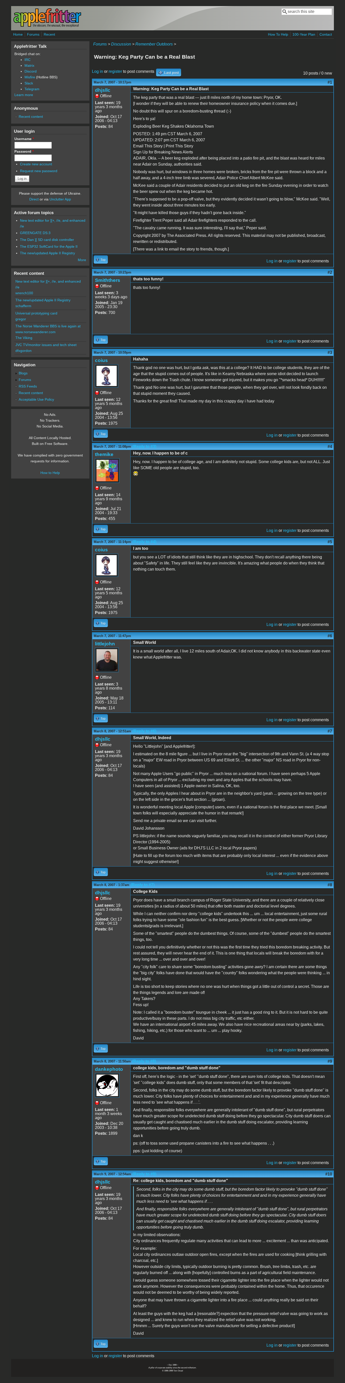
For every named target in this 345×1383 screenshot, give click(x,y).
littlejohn (105, 643)
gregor (20, 319)
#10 (328, 1174)
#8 (330, 885)
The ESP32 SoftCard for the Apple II (49, 246)
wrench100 (24, 293)
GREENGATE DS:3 (35, 233)
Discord (30, 71)
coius (101, 360)
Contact (325, 34)
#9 (330, 1061)
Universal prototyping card (36, 313)
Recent (49, 34)
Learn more (23, 95)
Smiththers (107, 280)
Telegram (31, 89)
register (115, 71)
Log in (97, 71)
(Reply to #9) (144, 1174)
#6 (330, 636)
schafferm (23, 306)
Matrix (29, 65)
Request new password (38, 171)
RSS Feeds (28, 386)
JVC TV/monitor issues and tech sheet (46, 345)
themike (104, 454)
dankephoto (109, 1069)
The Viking (23, 338)
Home (18, 34)
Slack (28, 83)
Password (24, 151)
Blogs (23, 373)
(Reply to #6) (144, 731)
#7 (330, 731)
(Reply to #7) (143, 885)
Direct (34, 199)
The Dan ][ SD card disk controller (47, 240)
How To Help (278, 34)
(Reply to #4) (144, 542)
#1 (330, 82)
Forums (33, 34)
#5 (330, 542)
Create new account (36, 164)
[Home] (47, 26)
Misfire (29, 77)
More (82, 260)
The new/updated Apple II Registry (47, 253)
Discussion (121, 44)
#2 (330, 272)
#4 (330, 446)
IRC (27, 60)
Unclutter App (60, 199)
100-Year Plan (303, 34)
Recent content (31, 117)
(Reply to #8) (144, 1061)
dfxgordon (23, 351)
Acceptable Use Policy (36, 399)
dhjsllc (102, 90)
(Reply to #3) (144, 446)
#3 (330, 352)
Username (24, 139)
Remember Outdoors (154, 44)
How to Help (50, 473)
